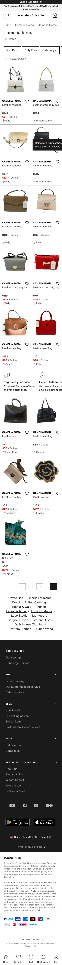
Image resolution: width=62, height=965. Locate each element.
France (9, 943)
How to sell (13, 710)
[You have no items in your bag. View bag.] (55, 15)
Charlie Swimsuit (39, 598)
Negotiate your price (17, 382)
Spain (27, 946)
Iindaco (41, 607)
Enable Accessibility (31, 2)
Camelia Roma (24, 25)
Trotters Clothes (20, 629)
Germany (50, 943)
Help (9, 738)
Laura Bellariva (16, 611)
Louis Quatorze (41, 611)
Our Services (15, 651)
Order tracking (15, 681)
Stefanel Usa (41, 620)
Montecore (39, 615)
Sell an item (13, 721)
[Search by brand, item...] (7, 15)
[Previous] (22, 586)
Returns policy (15, 692)
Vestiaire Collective (21, 762)
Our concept (14, 657)
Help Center (13, 745)
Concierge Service (17, 663)
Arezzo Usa (15, 598)
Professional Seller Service (23, 727)
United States (37, 943)
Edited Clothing (35, 602)
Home (7, 25)
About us (11, 769)
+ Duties (12, 117)
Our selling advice (17, 716)
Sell (9, 704)
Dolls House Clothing (29, 624)
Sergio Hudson (18, 620)
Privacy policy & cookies (29, 846)
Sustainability (14, 774)
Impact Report (15, 780)
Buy (8, 674)
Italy (35, 946)
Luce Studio (19, 615)
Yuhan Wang (44, 629)
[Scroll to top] (53, 586)
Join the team (14, 785)
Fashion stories (15, 791)
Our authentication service (23, 687)
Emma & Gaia (21, 607)
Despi (16, 602)
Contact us (13, 751)
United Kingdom (21, 943)
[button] (55, 15)
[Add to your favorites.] (27, 101)
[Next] (39, 586)
